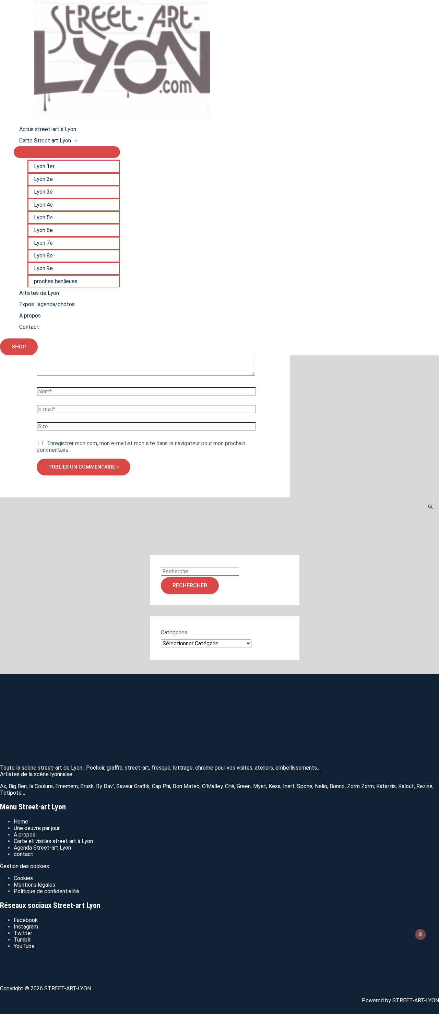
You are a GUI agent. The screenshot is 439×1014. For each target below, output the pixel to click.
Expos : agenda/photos (47, 304)
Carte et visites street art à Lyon (53, 841)
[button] (19, 346)
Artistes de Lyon (39, 293)
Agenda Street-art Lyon (42, 847)
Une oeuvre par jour (37, 828)
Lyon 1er (44, 166)
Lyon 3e (43, 191)
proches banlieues (56, 281)
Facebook (26, 920)
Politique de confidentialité (46, 891)
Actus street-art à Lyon (47, 129)
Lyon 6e (43, 230)
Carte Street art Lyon (45, 140)
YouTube (24, 946)
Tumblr (22, 939)
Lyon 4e (43, 204)
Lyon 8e (43, 255)
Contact (29, 327)
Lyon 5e (43, 217)
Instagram (26, 926)
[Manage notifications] (420, 934)
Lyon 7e (43, 243)
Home (21, 821)
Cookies (23, 878)
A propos (30, 315)
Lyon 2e (43, 179)
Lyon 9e (43, 268)
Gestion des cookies (24, 866)
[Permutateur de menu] (67, 152)
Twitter (23, 933)
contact (23, 854)
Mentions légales (34, 885)
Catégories (174, 632)
